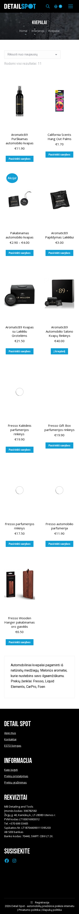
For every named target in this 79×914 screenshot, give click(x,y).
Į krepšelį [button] (59, 351)
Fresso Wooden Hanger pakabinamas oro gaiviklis (19, 622)
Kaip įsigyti (11, 770)
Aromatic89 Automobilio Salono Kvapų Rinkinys (59, 331)
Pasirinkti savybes (20, 158)
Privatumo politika (29, 909)
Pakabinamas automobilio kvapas (19, 235)
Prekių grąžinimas (15, 782)
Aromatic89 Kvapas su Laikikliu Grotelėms (19, 331)
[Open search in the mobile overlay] (48, 6)
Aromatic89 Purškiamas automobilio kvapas (19, 138)
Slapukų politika (52, 909)
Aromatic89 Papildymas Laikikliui (59, 235)
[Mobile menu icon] (70, 6)
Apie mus (10, 733)
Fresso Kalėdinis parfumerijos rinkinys (19, 429)
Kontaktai (10, 739)
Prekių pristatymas (16, 776)
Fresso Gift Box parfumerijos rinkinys (59, 427)
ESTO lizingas (12, 745)
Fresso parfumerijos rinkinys (19, 526)
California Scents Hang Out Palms (59, 136)
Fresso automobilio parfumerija (59, 526)
